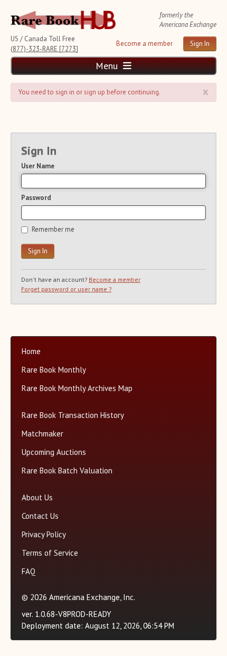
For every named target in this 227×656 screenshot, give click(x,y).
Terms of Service (50, 553)
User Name (37, 165)
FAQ (28, 571)
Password (36, 197)
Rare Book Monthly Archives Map (77, 388)
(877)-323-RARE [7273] (44, 48)
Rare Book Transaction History (73, 415)
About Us (37, 497)
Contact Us (40, 516)
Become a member (144, 43)
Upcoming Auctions (54, 452)
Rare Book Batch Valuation (67, 470)
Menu (108, 66)
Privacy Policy (44, 534)
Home (31, 351)
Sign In (200, 43)
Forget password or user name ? (66, 289)
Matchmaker (42, 434)
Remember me (53, 229)
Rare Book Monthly (54, 370)
